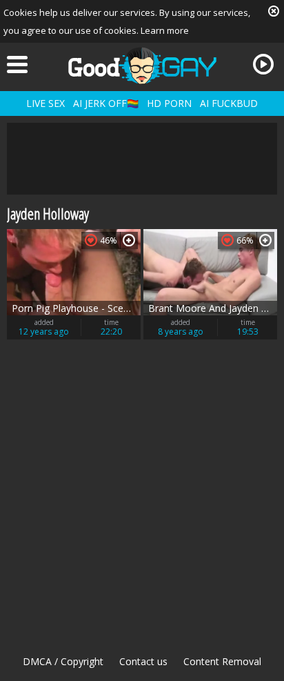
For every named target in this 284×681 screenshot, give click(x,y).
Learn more (165, 30)
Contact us (143, 661)
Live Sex (45, 103)
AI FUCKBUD (229, 103)
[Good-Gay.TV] (142, 65)
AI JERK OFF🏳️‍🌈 (106, 103)
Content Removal (222, 661)
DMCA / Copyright (63, 661)
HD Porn (169, 103)
